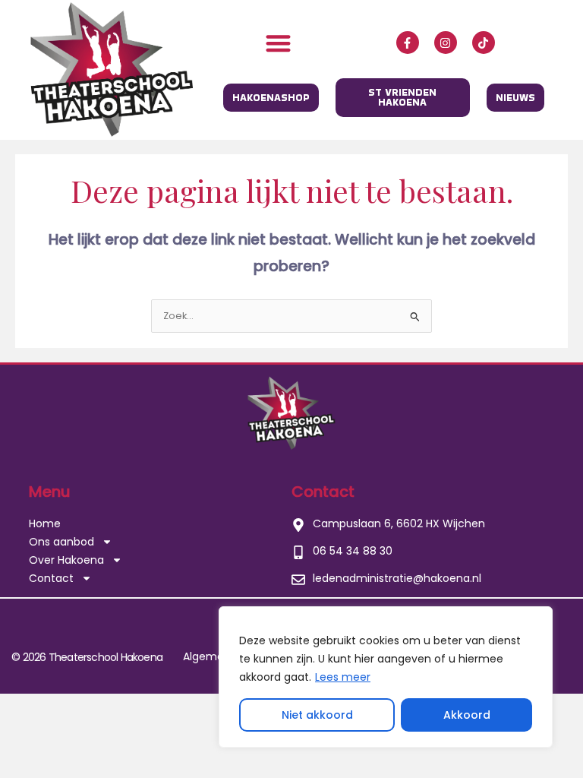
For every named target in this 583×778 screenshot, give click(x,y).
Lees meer (342, 677)
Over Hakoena (66, 560)
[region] (386, 677)
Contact (51, 578)
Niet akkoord (317, 715)
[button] (279, 43)
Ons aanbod (61, 541)
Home (45, 523)
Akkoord (466, 715)
